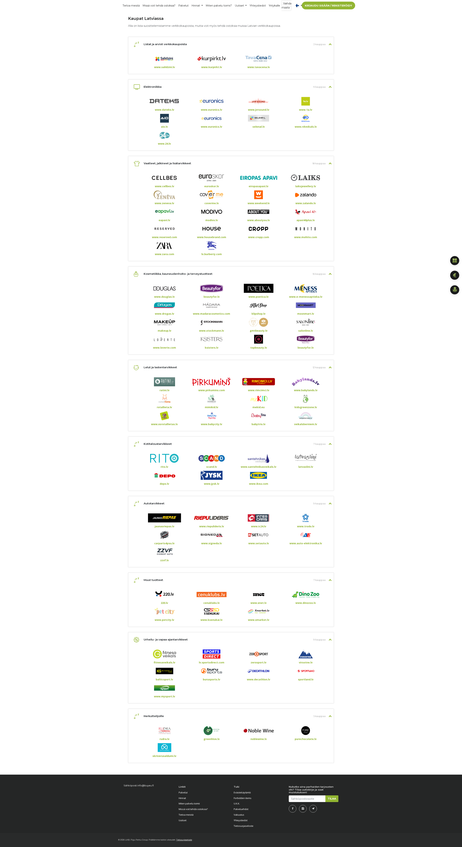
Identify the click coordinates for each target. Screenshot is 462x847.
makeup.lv (164, 330)
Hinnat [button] (196, 5)
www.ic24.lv (258, 526)
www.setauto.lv (258, 543)
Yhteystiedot (258, 5)
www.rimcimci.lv (258, 390)
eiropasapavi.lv (258, 186)
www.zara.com (164, 254)
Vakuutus (239, 814)
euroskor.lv (211, 186)
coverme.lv (211, 203)
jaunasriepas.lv (164, 526)
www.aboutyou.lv (258, 220)
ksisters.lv (211, 347)
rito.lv (164, 467)
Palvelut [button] (183, 5)
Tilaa (332, 798)
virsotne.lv (306, 662)
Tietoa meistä (131, 5)
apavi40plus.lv (306, 220)
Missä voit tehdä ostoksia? (159, 5)
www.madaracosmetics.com (211, 313)
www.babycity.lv (211, 424)
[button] (296, 5)
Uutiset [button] (240, 5)
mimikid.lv (211, 407)
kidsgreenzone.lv (306, 407)
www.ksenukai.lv (212, 620)
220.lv (164, 603)
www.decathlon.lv (258, 679)
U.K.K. (237, 803)
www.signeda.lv (211, 543)
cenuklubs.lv (211, 603)
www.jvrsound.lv (258, 109)
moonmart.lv (305, 313)
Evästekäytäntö (242, 792)
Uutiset (182, 820)
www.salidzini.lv (164, 67)
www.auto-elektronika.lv (305, 543)
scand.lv (211, 467)
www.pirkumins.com (211, 390)
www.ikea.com (258, 484)
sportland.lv (305, 679)
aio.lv (164, 126)
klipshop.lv (258, 313)
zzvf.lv (164, 560)
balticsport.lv (164, 679)
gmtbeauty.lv (258, 330)
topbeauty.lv (258, 347)
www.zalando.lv (305, 203)
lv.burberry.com (211, 254)
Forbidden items (242, 798)
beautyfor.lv (212, 297)
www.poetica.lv (259, 297)
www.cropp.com (258, 237)
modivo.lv (211, 220)
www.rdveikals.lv (306, 126)
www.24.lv (164, 143)
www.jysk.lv (211, 484)
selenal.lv (258, 126)
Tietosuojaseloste (243, 826)
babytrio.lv (258, 424)
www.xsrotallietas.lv (164, 424)
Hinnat (182, 798)
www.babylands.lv (305, 390)
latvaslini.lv (305, 467)
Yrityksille (274, 5)
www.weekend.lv (259, 203)
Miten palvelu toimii (189, 803)
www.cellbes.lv (164, 186)
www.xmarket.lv (258, 620)
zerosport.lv (258, 662)
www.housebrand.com (211, 237)
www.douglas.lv (164, 297)
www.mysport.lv (164, 696)
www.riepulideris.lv (211, 526)
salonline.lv (305, 330)
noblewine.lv (258, 739)
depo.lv (164, 484)
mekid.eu (258, 407)
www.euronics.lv (211, 109)
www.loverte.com (164, 347)
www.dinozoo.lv (305, 603)
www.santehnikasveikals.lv (258, 467)
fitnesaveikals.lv (164, 662)
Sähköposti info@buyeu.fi (139, 785)
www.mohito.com (305, 237)
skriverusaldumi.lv (164, 756)
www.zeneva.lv (164, 203)
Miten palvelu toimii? (219, 5)
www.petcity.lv (164, 620)
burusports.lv (211, 679)
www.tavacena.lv (258, 67)
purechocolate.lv (306, 739)
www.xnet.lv (258, 603)
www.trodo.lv (305, 526)
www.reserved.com (164, 237)
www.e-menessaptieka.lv (305, 297)
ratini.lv (164, 390)
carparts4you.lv (164, 543)
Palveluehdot (241, 809)
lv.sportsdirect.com (211, 662)
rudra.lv (164, 739)
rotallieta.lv (164, 407)
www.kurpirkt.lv (211, 67)
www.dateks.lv (164, 109)
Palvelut (183, 792)
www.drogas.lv (164, 313)
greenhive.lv (212, 739)
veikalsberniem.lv (305, 424)
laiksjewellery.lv (305, 186)
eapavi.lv (164, 220)
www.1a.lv (305, 109)
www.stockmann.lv (211, 330)
